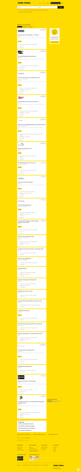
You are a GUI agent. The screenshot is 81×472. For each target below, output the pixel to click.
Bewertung (25, 26)
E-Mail (20, 41)
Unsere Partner (44, 445)
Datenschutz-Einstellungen (35, 465)
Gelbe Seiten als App (32, 448)
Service (44, 3)
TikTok (54, 451)
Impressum (19, 465)
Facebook (54, 448)
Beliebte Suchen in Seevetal (53, 434)
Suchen (40, 3)
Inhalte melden (45, 465)
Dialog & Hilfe (20, 445)
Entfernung (30, 26)
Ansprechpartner (20, 447)
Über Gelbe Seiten (32, 445)
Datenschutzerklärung (25, 465)
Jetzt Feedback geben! (54, 42)
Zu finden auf (56, 445)
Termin (20, 315)
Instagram (55, 447)
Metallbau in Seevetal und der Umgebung (23, 434)
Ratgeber (48, 3)
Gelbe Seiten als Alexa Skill (33, 451)
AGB (41, 465)
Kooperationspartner (44, 447)
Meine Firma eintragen (55, 3)
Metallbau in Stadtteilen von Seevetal (39, 434)
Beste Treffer (20, 26)
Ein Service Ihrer (57, 468)
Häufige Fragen (19, 448)
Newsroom (31, 447)
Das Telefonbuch (44, 448)
